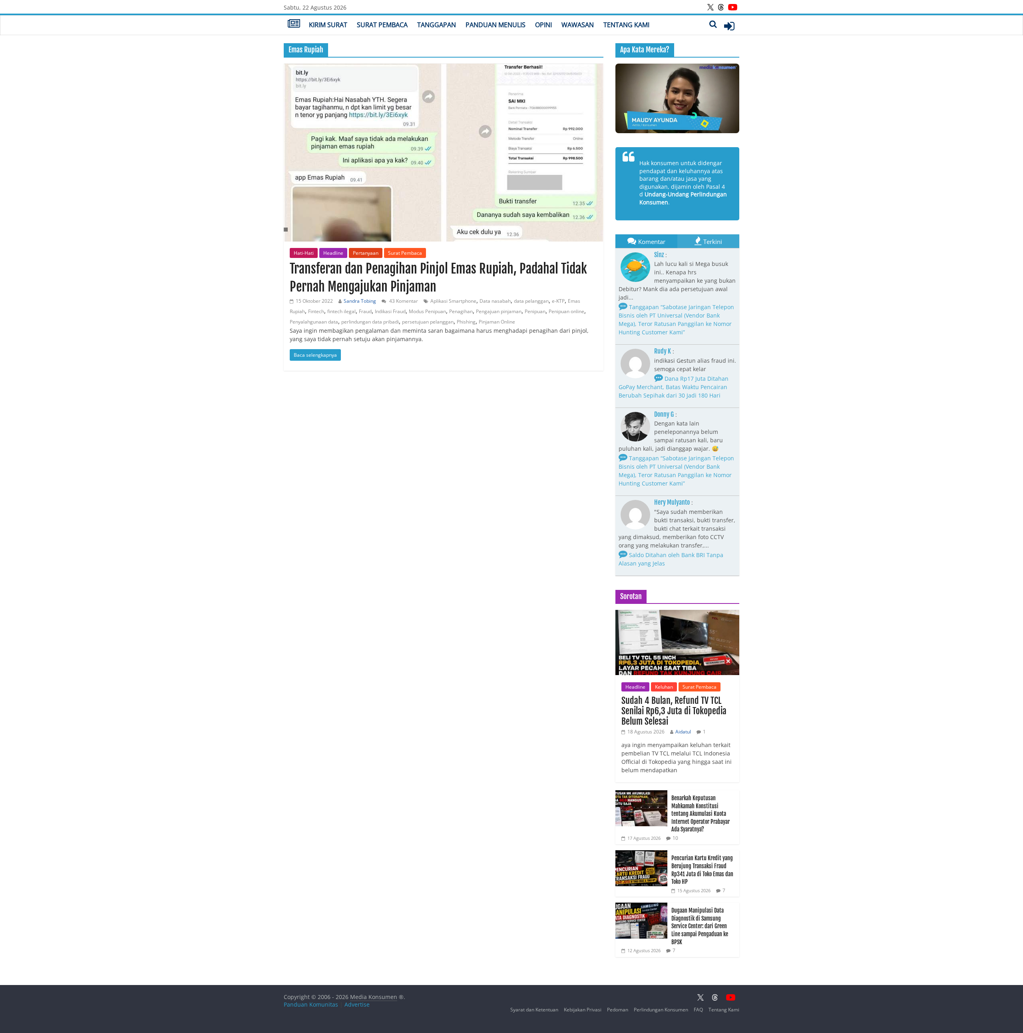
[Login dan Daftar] (729, 26)
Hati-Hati (304, 253)
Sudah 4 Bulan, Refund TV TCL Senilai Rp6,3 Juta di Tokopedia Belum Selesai (673, 711)
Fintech (316, 311)
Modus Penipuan (427, 311)
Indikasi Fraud (390, 311)
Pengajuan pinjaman (498, 311)
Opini (543, 24)
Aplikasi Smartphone (453, 301)
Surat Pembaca (382, 24)
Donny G (664, 414)
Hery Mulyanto (672, 502)
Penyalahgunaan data (314, 321)
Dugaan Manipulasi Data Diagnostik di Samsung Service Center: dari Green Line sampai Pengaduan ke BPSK (699, 926)
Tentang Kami (626, 24)
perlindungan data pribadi (370, 321)
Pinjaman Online (497, 321)
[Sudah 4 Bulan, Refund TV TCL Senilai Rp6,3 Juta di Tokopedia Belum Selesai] (677, 614)
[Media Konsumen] (294, 24)
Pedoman (617, 1009)
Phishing (466, 321)
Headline (333, 253)
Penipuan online (566, 311)
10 (675, 838)
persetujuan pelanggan (428, 321)
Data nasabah (495, 301)
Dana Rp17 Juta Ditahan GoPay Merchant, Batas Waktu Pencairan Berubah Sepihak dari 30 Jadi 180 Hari (673, 387)
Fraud (365, 311)
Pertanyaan (365, 253)
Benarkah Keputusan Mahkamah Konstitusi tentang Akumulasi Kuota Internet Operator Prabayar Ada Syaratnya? (700, 814)
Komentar (651, 242)
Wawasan (577, 24)
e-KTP (558, 301)
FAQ (698, 1009)
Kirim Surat (328, 24)
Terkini (712, 242)
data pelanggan (531, 301)
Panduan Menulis (495, 24)
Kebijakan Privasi (582, 1009)
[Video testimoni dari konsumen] (677, 98)
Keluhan (664, 686)
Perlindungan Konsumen (661, 1009)
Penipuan (535, 311)
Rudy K (662, 351)
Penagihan (461, 311)
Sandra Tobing (360, 301)
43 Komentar (403, 301)
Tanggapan (436, 24)
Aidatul (683, 731)
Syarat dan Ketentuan (534, 1009)
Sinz (659, 255)
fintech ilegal (341, 311)
